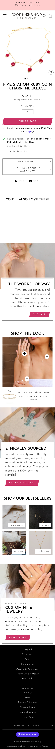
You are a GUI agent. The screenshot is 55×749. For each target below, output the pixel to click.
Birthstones (27, 654)
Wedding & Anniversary (27, 669)
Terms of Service (27, 712)
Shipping (16, 100)
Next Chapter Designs (39, 746)
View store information (17, 151)
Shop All (39, 314)
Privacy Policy (27, 717)
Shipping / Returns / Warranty (27, 169)
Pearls (28, 659)
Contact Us (27, 688)
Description (27, 162)
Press (27, 698)
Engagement (27, 664)
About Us (27, 693)
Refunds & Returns (27, 702)
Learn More (17, 637)
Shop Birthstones (22, 483)
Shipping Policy (27, 707)
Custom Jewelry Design (27, 674)
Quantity (27, 106)
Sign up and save (27, 726)
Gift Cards (27, 679)
